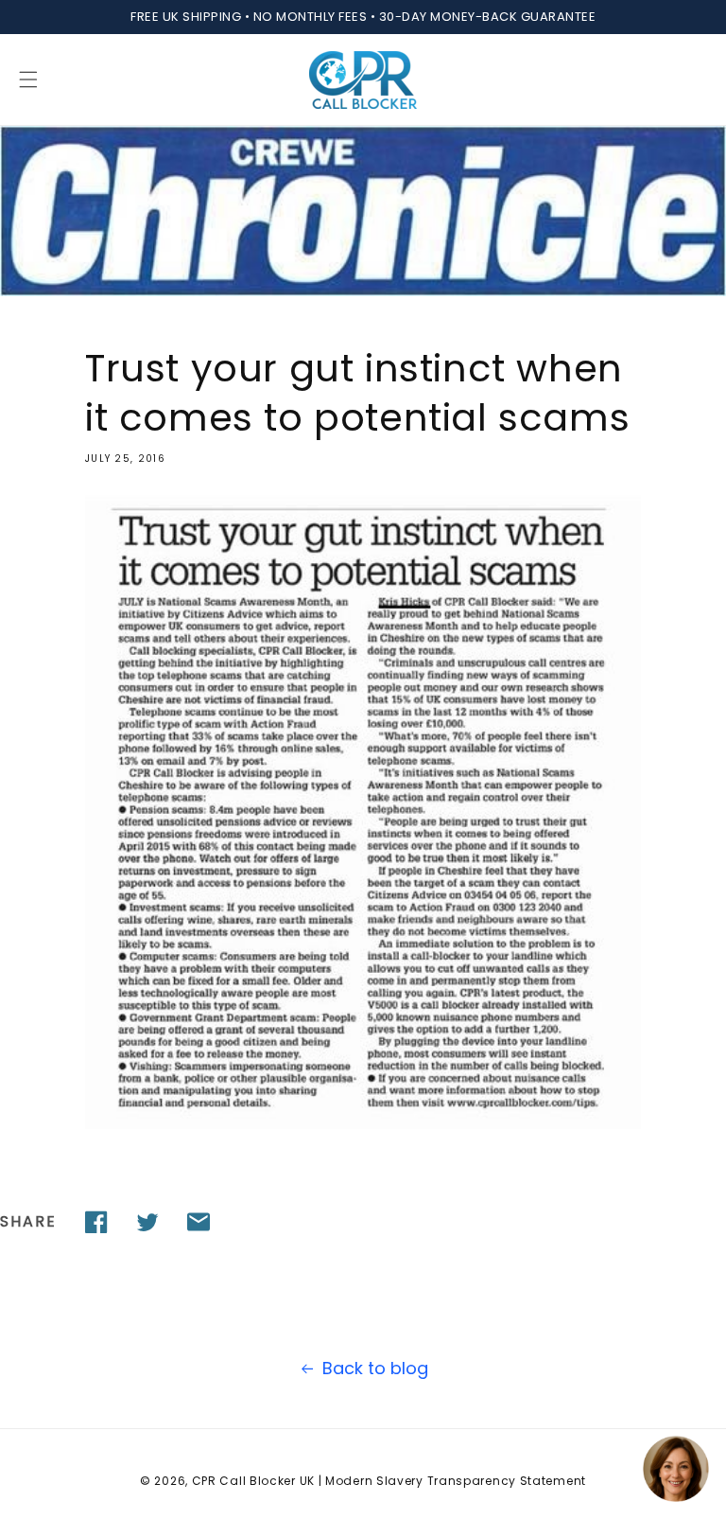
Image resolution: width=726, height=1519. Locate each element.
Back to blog (375, 1368)
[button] (28, 79)
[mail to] (198, 1221)
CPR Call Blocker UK (253, 1481)
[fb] (96, 1221)
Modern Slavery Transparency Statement (455, 1481)
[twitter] (147, 1221)
